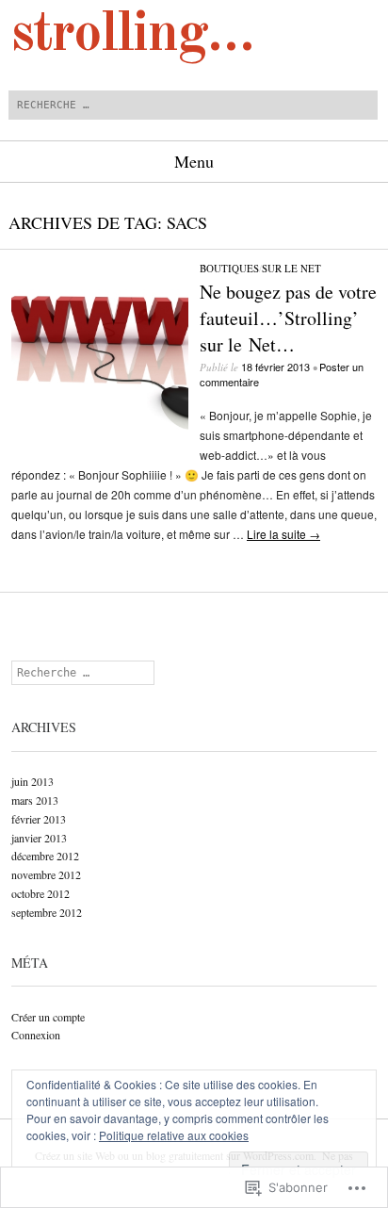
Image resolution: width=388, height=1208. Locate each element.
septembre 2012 (46, 912)
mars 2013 (34, 800)
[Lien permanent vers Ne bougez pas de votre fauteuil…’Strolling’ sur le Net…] (99, 432)
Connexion (35, 1034)
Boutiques (229, 268)
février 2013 (38, 818)
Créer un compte (48, 1016)
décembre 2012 (45, 855)
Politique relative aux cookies (174, 1135)
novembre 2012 (46, 874)
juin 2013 (32, 781)
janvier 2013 (39, 837)
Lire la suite (283, 534)
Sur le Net (291, 268)
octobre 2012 (40, 893)
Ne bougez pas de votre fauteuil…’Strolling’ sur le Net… (288, 318)
